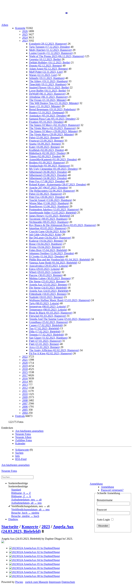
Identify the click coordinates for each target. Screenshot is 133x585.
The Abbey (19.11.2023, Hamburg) (48, 81)
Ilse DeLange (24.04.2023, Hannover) (50, 237)
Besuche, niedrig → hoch (25, 516)
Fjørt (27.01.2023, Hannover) (45, 340)
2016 (25, 378)
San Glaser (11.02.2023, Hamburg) (48, 337)
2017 (25, 375)
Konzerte (20, 28)
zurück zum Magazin (36, 581)
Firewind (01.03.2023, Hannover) (47, 315)
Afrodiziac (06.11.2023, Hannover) (48, 96)
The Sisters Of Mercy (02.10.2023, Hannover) (54, 125)
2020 (25, 362)
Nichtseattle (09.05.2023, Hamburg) (49, 222)
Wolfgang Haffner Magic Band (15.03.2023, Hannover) (59, 300)
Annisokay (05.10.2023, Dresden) (47, 115)
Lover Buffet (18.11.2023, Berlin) (47, 90)
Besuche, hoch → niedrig (25, 512)
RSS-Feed (20, 459)
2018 (25, 369)
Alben (4, 24)
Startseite (9, 526)
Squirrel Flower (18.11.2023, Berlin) (49, 87)
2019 (25, 365)
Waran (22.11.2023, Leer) (43, 75)
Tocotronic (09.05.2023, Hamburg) (48, 218)
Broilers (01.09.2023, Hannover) (47, 162)
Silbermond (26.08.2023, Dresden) (48, 171)
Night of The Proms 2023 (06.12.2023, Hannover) (56, 56)
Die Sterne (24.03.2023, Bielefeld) (48, 287)
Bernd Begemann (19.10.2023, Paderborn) (52, 109)
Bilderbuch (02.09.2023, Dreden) (47, 153)
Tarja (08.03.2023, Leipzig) (44, 303)
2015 (25, 372)
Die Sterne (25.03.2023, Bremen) (47, 281)
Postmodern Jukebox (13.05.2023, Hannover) (54, 209)
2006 (25, 406)
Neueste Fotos (23, 434)
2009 (25, 397)
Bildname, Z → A (21, 496)
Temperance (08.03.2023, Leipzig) (48, 309)
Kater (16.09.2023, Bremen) (44, 146)
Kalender (20, 443)
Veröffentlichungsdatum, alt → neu (30, 509)
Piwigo (19, 581)
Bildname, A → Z (21, 492)
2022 (25, 356)
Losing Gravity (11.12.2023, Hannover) (51, 53)
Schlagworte (22, 449)
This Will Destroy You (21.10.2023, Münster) (54, 103)
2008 (25, 400)
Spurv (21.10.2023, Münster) (45, 106)
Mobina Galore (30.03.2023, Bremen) (50, 278)
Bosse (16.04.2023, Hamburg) (45, 243)
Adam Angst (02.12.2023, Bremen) (48, 68)
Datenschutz (68, 581)
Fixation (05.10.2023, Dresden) (46, 121)
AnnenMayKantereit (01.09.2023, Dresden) (53, 159)
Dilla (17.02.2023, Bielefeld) (45, 331)
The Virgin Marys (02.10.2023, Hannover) (52, 128)
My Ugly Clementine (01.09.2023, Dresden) (53, 168)
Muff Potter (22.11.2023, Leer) (46, 71)
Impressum (55, 581)
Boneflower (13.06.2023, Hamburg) (49, 206)
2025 (25, 34)
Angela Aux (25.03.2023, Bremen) (48, 284)
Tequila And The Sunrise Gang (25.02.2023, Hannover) (59, 319)
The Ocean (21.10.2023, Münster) (47, 100)
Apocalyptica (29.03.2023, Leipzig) (48, 265)
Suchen (19, 452)
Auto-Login (103, 519)
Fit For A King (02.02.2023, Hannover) (50, 353)
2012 (25, 387)
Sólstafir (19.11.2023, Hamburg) (47, 78)
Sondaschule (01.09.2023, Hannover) (49, 165)
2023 (25, 40)
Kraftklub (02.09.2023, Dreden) (46, 150)
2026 (25, 31)
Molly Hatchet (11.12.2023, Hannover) (50, 49)
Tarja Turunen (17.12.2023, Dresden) (49, 46)
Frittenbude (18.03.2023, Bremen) (47, 293)
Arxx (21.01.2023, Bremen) (44, 347)
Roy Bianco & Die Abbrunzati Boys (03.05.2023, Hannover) (62, 225)
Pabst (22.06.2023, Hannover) (45, 193)
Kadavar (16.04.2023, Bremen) (46, 240)
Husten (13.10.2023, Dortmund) (46, 112)
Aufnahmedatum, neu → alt (26, 499)
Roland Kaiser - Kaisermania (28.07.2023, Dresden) (57, 184)
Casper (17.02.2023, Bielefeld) (46, 325)
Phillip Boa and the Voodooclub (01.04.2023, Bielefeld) (59, 259)
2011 (25, 390)
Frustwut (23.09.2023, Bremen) (46, 140)
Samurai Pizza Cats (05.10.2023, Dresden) (52, 118)
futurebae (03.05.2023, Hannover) (47, 228)
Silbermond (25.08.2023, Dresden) (48, 175)
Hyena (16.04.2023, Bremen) (45, 247)
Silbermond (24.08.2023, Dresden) (48, 178)
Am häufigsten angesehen (29, 430)
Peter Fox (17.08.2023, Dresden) (47, 181)
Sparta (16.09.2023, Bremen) (45, 143)
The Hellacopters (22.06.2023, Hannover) (52, 190)
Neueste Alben (23, 437)
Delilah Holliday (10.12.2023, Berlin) (49, 62)
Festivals (20, 416)
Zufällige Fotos (23, 440)
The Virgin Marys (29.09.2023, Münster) (51, 134)
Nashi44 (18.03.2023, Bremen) (46, 297)
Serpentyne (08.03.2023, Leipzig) (47, 306)
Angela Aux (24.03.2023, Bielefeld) (49, 290)
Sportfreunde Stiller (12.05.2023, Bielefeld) (53, 212)
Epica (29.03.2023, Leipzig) (44, 268)
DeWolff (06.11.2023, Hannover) (47, 93)
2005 (25, 409)
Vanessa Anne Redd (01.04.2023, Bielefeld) (53, 262)
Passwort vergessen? (112, 490)
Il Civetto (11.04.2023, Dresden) (47, 256)
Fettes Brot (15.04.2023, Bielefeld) (48, 250)
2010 (25, 394)
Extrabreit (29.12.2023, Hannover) (48, 43)
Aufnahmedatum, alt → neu (26, 502)
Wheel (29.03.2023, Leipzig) (45, 272)
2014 (25, 381)
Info (17, 455)
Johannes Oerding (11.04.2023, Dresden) (51, 253)
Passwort (102, 509)
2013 (25, 384)
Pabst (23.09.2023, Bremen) (44, 137)
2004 (25, 412)
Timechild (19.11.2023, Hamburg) (47, 84)
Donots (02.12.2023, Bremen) (45, 65)
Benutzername (105, 500)
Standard (16, 489)
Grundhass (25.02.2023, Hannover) (48, 322)
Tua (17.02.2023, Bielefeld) (44, 328)
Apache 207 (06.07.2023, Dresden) (48, 187)
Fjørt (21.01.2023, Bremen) (44, 344)
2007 (25, 403)
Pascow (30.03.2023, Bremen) (46, 275)
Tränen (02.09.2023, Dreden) (45, 156)
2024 (25, 37)
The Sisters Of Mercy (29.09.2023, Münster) (53, 131)
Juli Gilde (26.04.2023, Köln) (45, 234)
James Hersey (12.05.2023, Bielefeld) (49, 215)
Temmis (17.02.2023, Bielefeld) (46, 334)
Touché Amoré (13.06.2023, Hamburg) (50, 200)
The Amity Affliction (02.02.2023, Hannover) (54, 350)
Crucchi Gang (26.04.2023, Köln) (47, 231)
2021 (25, 359)
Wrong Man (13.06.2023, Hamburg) (49, 203)
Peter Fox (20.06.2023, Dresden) (47, 197)
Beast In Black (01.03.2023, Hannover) (50, 312)
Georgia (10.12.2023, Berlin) (45, 59)
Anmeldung (96, 483)
